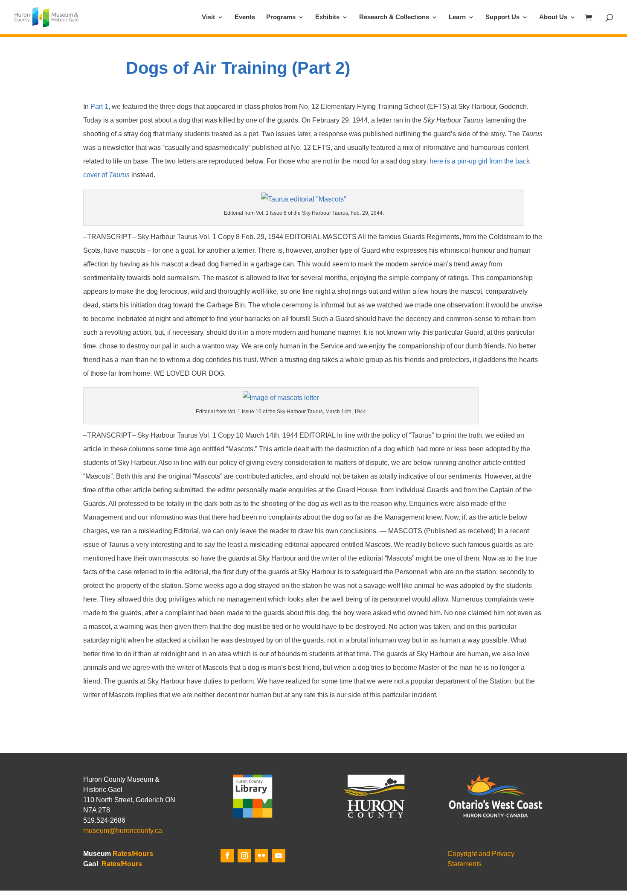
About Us (553, 17)
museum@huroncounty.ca (122, 830)
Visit (208, 17)
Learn (457, 17)
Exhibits (327, 17)
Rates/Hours (133, 853)
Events (245, 17)
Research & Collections (394, 17)
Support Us (502, 17)
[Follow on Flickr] (261, 855)
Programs (281, 17)
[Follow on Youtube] (278, 855)
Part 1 (99, 106)
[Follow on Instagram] (244, 855)
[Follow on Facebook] (227, 855)
